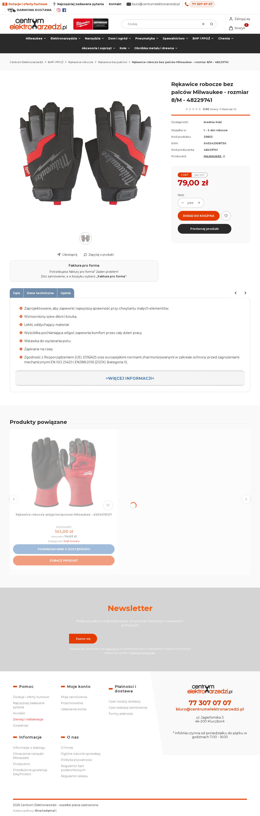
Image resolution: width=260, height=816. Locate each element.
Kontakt (115, 4)
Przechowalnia (72, 703)
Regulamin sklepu (74, 776)
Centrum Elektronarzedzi (26, 62)
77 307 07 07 (202, 4)
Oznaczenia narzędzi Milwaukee (28, 756)
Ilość (181, 195)
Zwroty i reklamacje (28, 719)
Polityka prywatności (76, 760)
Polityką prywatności (142, 652)
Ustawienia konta (73, 709)
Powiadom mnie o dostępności (64, 549)
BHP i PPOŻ (55, 62)
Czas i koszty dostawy (125, 701)
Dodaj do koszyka (198, 215)
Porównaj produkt (204, 229)
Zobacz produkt (64, 560)
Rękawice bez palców (112, 62)
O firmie (67, 747)
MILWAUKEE (213, 156)
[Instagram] (58, 10)
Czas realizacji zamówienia (128, 707)
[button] (211, 24)
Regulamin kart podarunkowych (73, 768)
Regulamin (112, 648)
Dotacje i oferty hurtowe (31, 697)
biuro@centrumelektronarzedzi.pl (156, 4)
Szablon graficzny (34, 810)
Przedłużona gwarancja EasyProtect (30, 772)
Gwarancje (20, 725)
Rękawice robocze (80, 62)
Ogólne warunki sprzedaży (81, 754)
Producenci (21, 764)
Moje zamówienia (74, 697)
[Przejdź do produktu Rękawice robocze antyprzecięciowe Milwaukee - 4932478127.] (64, 472)
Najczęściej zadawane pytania (28, 705)
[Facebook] (64, 10)
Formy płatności (121, 714)
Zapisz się (83, 638)
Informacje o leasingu (29, 747)
